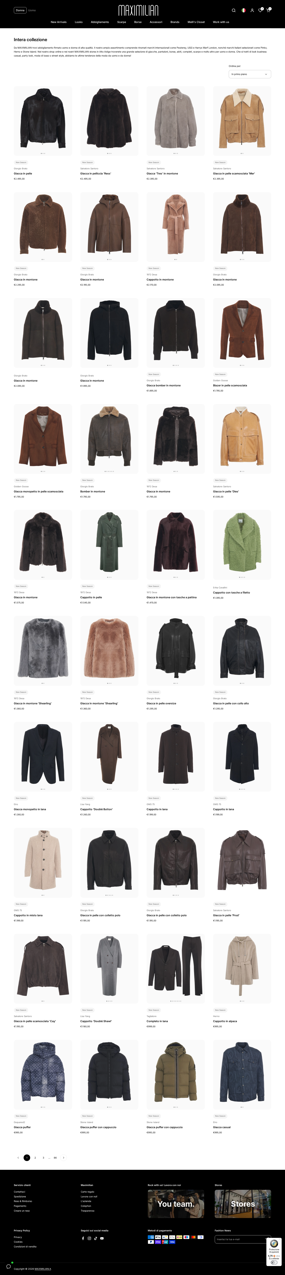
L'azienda (86, 1201)
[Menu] (280, 1240)
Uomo (32, 10)
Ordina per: (235, 66)
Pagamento (20, 1205)
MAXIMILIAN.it (43, 1268)
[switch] (274, 1262)
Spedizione (20, 1196)
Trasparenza (87, 1210)
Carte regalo (87, 1191)
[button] (234, 10)
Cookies (18, 1241)
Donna (20, 10)
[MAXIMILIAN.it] (138, 10)
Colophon (86, 1205)
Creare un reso (22, 1210)
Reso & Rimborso (23, 1201)
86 (56, 1157)
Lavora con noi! (89, 1196)
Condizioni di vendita (25, 1246)
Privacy (18, 1237)
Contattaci (19, 1191)
